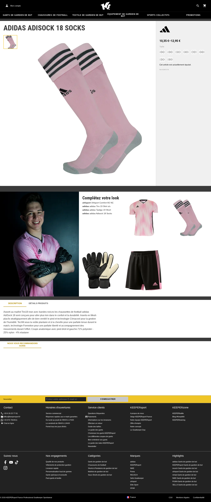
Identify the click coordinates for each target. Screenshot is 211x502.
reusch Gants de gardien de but (184, 468)
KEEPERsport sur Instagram (5, 468)
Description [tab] (15, 303)
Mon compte (15, 6)
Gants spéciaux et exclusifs (56, 475)
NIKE (132, 468)
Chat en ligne (9, 423)
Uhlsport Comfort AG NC (98, 203)
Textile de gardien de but (87, 15)
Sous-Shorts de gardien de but (100, 475)
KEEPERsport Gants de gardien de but (187, 465)
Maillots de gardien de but (98, 472)
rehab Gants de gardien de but (184, 475)
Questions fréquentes (96, 413)
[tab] (10, 42)
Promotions (193, 15)
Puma (132, 472)
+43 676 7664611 (10, 420)
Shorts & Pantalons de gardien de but (102, 468)
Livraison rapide (52, 468)
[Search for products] (198, 6)
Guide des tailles (94, 427)
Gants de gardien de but (17, 15)
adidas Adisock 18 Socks (97, 213)
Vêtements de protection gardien (58, 465)
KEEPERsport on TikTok (17, 462)
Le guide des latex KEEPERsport (101, 443)
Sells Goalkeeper (137, 478)
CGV (171, 498)
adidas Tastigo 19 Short (96, 210)
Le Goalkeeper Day (137, 430)
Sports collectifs (158, 15)
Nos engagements (56, 455)
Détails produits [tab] (38, 303)
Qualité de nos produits (55, 462)
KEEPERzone (180, 407)
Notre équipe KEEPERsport (141, 420)
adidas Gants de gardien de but (184, 462)
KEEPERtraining (178, 420)
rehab (132, 488)
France (133, 497)
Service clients (96, 407)
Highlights (178, 455)
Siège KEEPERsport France (141, 417)
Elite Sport (134, 485)
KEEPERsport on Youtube (11, 462)
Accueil (105, 6)
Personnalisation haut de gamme (59, 472)
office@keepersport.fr (12, 417)
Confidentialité (198, 498)
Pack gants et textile (53, 478)
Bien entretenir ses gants (97, 440)
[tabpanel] (50, 322)
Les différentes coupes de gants (100, 436)
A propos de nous (137, 413)
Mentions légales (182, 498)
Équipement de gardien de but (123, 15)
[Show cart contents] (205, 6)
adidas (132, 462)
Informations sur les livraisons (99, 420)
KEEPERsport (138, 407)
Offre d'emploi (135, 423)
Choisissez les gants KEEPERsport (101, 433)
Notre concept (135, 427)
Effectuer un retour (95, 423)
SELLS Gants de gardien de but (184, 485)
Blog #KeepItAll (178, 417)
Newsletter (7, 399)
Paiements (92, 417)
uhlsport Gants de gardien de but (185, 472)
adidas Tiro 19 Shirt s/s (96, 206)
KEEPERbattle (178, 413)
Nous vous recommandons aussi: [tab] (22, 344)
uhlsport (133, 481)
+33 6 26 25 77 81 (11, 413)
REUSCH (134, 475)
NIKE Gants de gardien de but (184, 478)
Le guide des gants (95, 430)
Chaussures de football (53, 15)
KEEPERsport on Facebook (5, 462)
